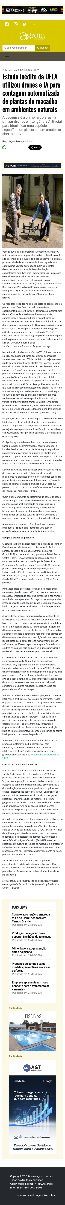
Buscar (44, 47)
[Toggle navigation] (7, 56)
